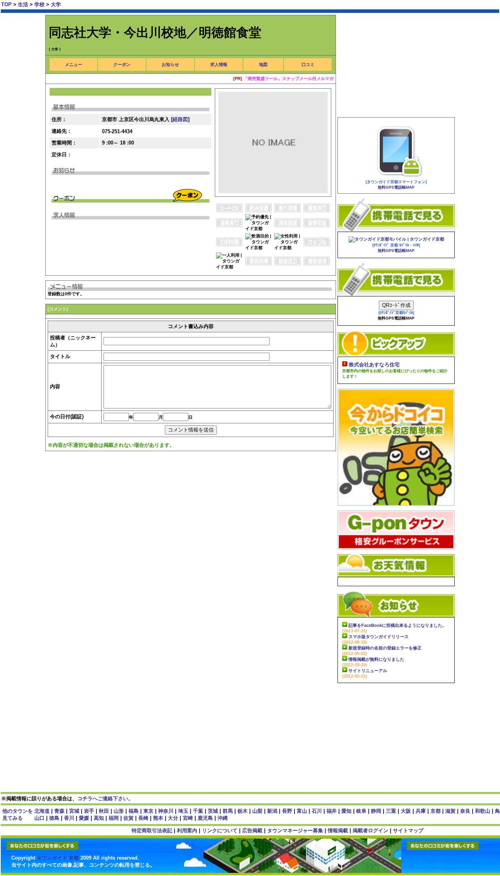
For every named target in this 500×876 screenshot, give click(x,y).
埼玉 (183, 811)
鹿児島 (205, 818)
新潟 (272, 811)
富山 (302, 811)
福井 (332, 811)
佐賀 (128, 818)
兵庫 (421, 811)
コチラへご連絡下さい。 (105, 798)
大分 (173, 818)
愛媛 (84, 818)
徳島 (54, 818)
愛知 (346, 811)
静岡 (376, 811)
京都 (435, 811)
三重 (391, 811)
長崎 (143, 818)
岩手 (89, 811)
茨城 (213, 811)
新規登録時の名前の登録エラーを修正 (384, 648)
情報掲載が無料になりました (376, 659)
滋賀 (450, 811)
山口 (39, 818)
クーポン (121, 64)
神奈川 (165, 811)
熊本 (158, 818)
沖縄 (223, 818)
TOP (6, 4)
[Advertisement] (187, 482)
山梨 (257, 811)
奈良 (465, 811)
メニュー (73, 64)
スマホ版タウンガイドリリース (378, 636)
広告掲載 (252, 830)
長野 (287, 811)
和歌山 (482, 811)
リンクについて (220, 830)
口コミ (308, 64)
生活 (24, 4)
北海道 (42, 811)
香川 (69, 818)
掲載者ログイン (370, 830)
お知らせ (170, 64)
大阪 (406, 811)
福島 (134, 811)
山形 (119, 811)
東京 (148, 811)
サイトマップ (408, 830)
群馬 (228, 811)
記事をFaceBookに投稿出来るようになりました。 (397, 625)
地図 (263, 64)
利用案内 (187, 830)
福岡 (114, 818)
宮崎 (188, 818)
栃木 (243, 811)
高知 (99, 818)
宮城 (74, 811)
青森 (59, 811)
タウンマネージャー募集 (295, 830)
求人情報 (218, 64)
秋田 (104, 811)
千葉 (198, 811)
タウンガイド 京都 (58, 858)
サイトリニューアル (367, 670)
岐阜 (361, 811)
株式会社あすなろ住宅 (374, 365)
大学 (56, 4)
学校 (40, 4)
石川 (317, 811)
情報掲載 (338, 830)
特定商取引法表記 (152, 830)
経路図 (180, 119)
